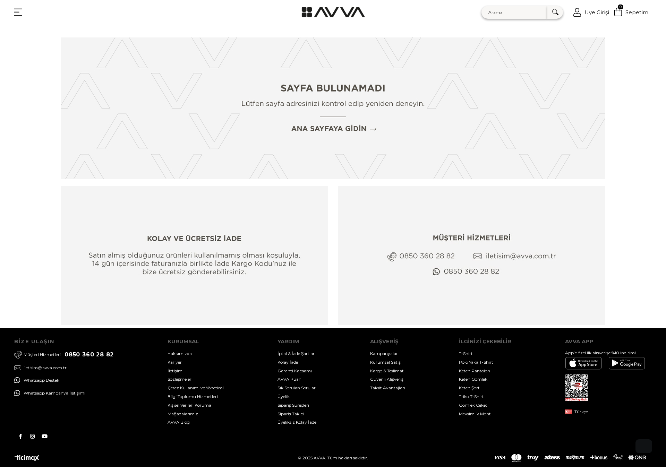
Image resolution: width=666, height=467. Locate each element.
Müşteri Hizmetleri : (69, 354)
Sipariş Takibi (291, 413)
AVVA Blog (179, 422)
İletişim (175, 370)
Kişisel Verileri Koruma (189, 405)
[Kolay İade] (194, 255)
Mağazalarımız (183, 413)
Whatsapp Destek (41, 380)
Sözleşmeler (179, 379)
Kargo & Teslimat (387, 370)
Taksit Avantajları (387, 387)
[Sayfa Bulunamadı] (333, 108)
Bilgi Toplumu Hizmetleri (193, 396)
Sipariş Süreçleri (293, 405)
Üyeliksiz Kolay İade (297, 422)
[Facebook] (20, 436)
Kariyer (175, 362)
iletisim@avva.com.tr (45, 367)
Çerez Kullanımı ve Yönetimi (196, 387)
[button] (643, 446)
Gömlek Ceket (473, 405)
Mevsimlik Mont (475, 413)
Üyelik (284, 396)
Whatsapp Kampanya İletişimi (54, 393)
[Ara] (555, 12)
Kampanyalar (384, 353)
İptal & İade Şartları (297, 353)
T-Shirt (466, 353)
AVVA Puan (289, 379)
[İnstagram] (32, 436)
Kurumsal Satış (385, 362)
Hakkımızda (180, 353)
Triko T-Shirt (471, 396)
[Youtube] (45, 436)
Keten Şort (469, 387)
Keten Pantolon (474, 370)
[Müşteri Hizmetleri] (471, 255)
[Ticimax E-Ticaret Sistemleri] (27, 459)
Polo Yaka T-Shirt (476, 362)
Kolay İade (288, 362)
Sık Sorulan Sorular (297, 387)
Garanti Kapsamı (295, 370)
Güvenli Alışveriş (386, 379)
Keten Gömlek (473, 379)
